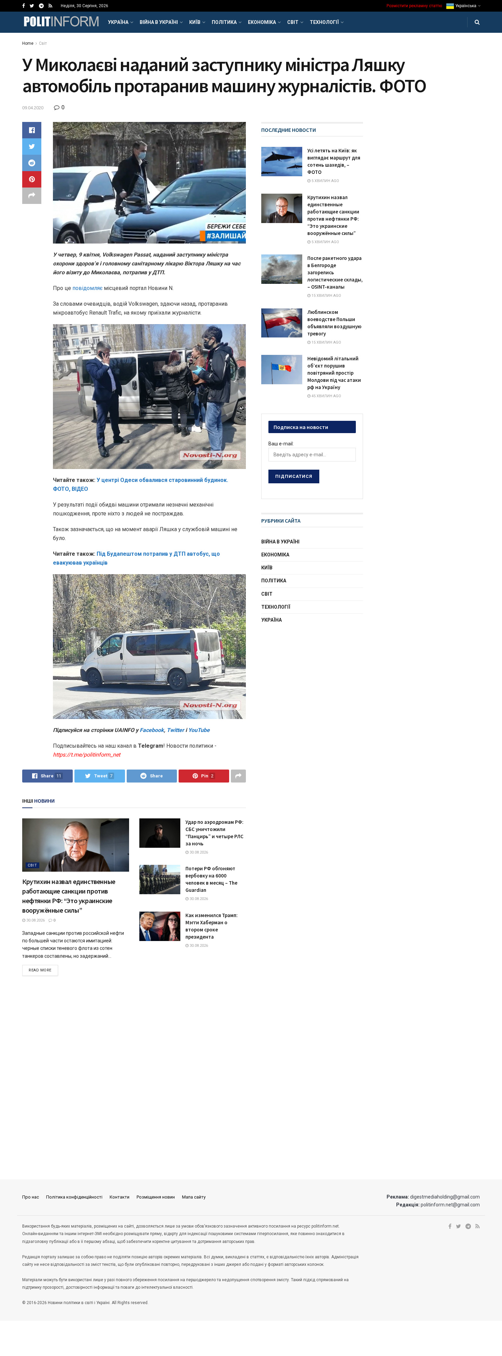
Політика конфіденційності (74, 1197)
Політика (224, 22)
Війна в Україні (159, 22)
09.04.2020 (32, 107)
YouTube (199, 730)
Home (27, 43)
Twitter (176, 730)
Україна (118, 22)
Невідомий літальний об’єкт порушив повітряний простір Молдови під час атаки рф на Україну (334, 372)
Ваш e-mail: (281, 443)
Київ (194, 22)
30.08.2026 (35, 920)
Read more (40, 970)
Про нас (30, 1197)
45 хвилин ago (325, 396)
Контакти (119, 1197)
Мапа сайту (194, 1197)
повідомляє (88, 288)
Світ (292, 22)
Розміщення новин (156, 1197)
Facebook (152, 730)
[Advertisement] (312, 682)
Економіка (262, 22)
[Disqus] (134, 1078)
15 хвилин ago (325, 295)
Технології (324, 22)
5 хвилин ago (324, 181)
